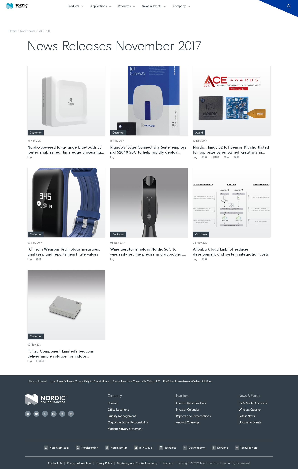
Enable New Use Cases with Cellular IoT (136, 381)
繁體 (236, 157)
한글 (227, 157)
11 (49, 31)
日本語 (215, 157)
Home (12, 31)
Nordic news (27, 31)
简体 (204, 157)
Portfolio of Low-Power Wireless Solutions (187, 381)
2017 (41, 31)
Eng (29, 157)
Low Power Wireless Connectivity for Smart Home (80, 381)
